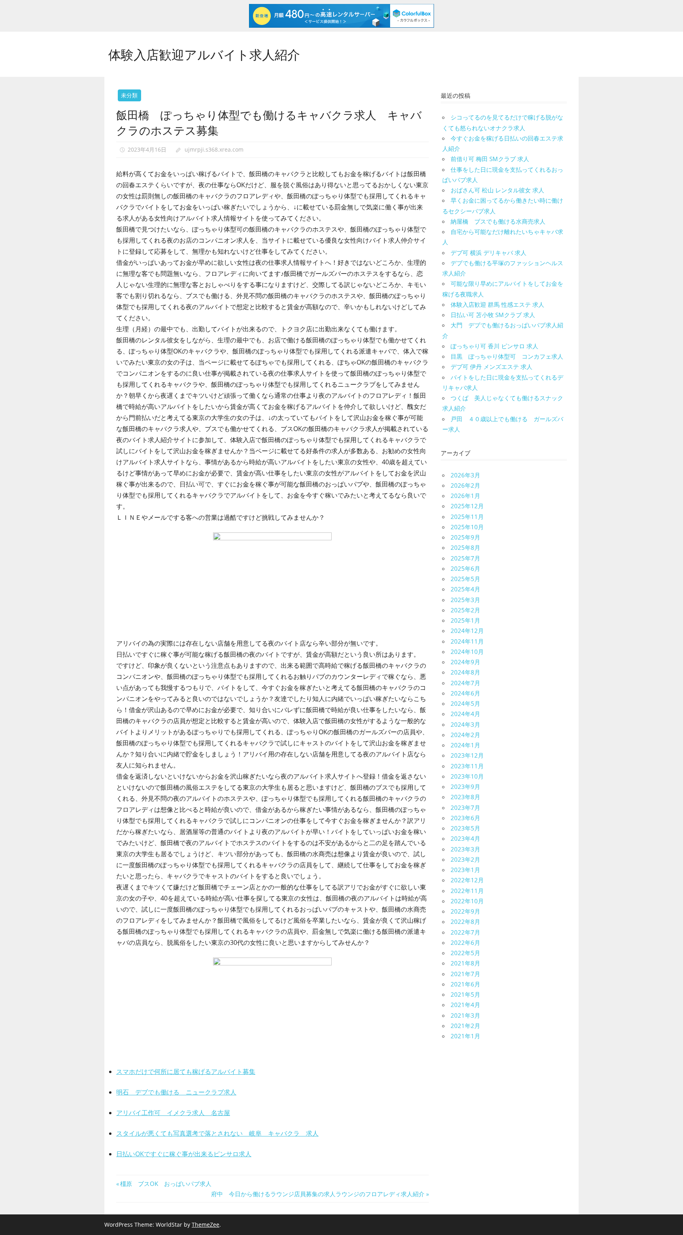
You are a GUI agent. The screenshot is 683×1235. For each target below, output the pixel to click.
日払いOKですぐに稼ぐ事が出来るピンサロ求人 (183, 1154)
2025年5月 (465, 579)
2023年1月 (465, 870)
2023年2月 (465, 859)
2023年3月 (465, 849)
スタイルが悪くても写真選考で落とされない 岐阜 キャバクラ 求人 (217, 1133)
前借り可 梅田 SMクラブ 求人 (490, 159)
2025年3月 (465, 600)
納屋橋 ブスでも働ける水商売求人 (498, 221)
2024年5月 (465, 703)
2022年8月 (465, 921)
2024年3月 (465, 724)
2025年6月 (465, 568)
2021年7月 (465, 974)
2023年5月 (465, 828)
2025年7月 (465, 558)
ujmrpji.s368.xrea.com (214, 149)
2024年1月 (465, 745)
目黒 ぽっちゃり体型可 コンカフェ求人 (507, 356)
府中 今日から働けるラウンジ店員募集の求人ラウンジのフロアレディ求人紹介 (318, 1194)
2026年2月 (465, 485)
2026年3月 (465, 475)
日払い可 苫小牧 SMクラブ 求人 (493, 315)
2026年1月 (465, 496)
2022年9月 (465, 911)
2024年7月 (465, 683)
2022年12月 (467, 880)
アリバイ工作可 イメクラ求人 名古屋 (173, 1112)
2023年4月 (465, 838)
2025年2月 (465, 610)
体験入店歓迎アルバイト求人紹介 (204, 53)
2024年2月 (465, 735)
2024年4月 (465, 714)
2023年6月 (465, 818)
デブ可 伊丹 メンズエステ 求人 (491, 366)
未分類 (129, 95)
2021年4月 (465, 1005)
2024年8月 (465, 672)
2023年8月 (465, 797)
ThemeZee (205, 1224)
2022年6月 (465, 942)
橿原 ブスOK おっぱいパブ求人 (165, 1184)
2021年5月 (465, 994)
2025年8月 (465, 547)
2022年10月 (467, 901)
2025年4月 (465, 589)
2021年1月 (465, 1036)
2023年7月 (465, 807)
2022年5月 (465, 953)
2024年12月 (467, 631)
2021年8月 (465, 963)
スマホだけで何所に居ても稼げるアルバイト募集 (185, 1071)
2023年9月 (465, 786)
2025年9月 (465, 537)
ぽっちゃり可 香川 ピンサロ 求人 (494, 346)
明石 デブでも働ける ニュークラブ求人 (176, 1092)
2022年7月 (465, 932)
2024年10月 (467, 652)
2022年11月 (467, 891)
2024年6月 (465, 693)
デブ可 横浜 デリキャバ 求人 (488, 252)
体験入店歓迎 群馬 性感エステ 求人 (497, 304)
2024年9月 (465, 662)
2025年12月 (467, 506)
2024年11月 (467, 641)
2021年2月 (465, 1026)
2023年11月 (467, 766)
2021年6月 (465, 984)
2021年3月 (465, 1015)
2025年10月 (467, 527)
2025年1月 (465, 620)
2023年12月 (467, 755)
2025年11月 (467, 517)
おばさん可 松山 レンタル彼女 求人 (497, 190)
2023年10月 (467, 776)
